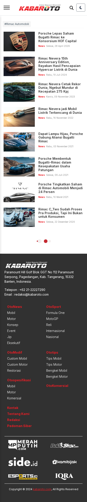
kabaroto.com (42, 489)
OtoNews (14, 307)
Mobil (11, 313)
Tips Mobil (53, 358)
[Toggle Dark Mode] (80, 8)
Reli (49, 325)
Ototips (52, 352)
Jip (9, 337)
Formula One (55, 313)
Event (11, 331)
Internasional (55, 331)
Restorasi (14, 370)
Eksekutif (13, 343)
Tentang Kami (18, 414)
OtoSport (53, 307)
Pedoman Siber (19, 426)
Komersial (14, 398)
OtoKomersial (57, 386)
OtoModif (14, 352)
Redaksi (13, 420)
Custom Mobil (17, 358)
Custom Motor (17, 364)
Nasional (52, 337)
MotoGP (52, 319)
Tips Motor (54, 364)
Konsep (12, 325)
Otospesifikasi (19, 380)
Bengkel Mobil (56, 370)
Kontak (12, 408)
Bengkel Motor (57, 376)
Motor (11, 319)
